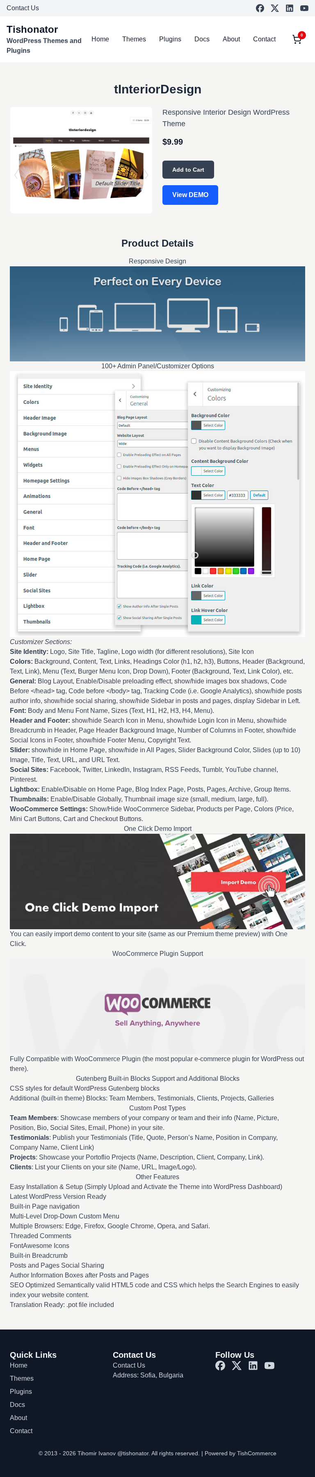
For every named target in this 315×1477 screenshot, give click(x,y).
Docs (202, 39)
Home (100, 39)
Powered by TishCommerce (240, 1453)
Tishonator (32, 29)
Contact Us (23, 8)
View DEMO (190, 194)
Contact (264, 39)
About (231, 39)
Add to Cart (188, 169)
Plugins (170, 39)
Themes (134, 39)
